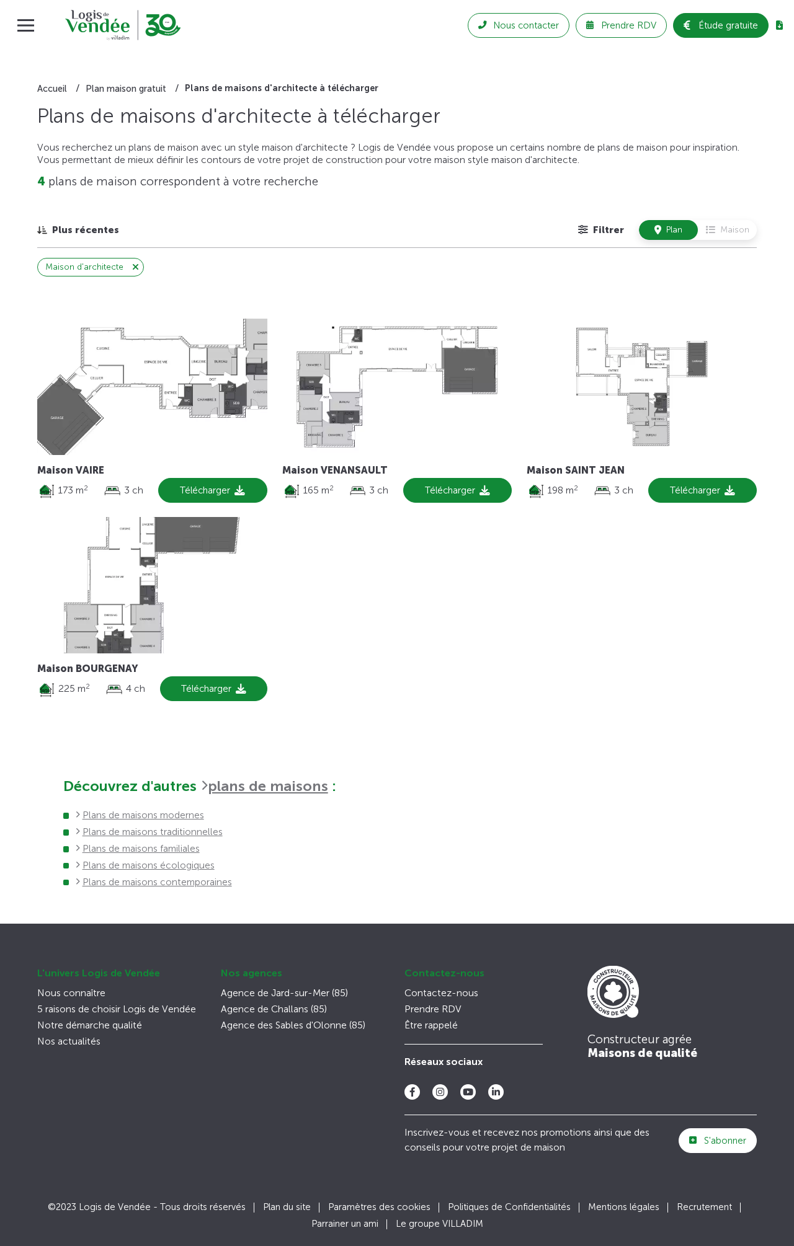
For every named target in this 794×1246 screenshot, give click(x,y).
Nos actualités (68, 1041)
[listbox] (78, 229)
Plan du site (287, 1207)
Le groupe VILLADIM (439, 1223)
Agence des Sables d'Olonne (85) (293, 1025)
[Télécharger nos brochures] (779, 25)
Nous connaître (71, 993)
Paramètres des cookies (379, 1207)
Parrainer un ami (344, 1223)
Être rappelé (431, 1025)
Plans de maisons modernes (143, 815)
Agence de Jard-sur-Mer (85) (284, 993)
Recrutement (704, 1207)
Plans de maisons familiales (141, 848)
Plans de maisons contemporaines (157, 882)
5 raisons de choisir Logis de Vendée (116, 1009)
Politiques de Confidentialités (509, 1207)
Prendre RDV (433, 1009)
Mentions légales (623, 1207)
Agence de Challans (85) (274, 1009)
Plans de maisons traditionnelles (153, 831)
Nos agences (251, 973)
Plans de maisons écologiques (149, 865)
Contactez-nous (444, 973)
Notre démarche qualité (89, 1025)
